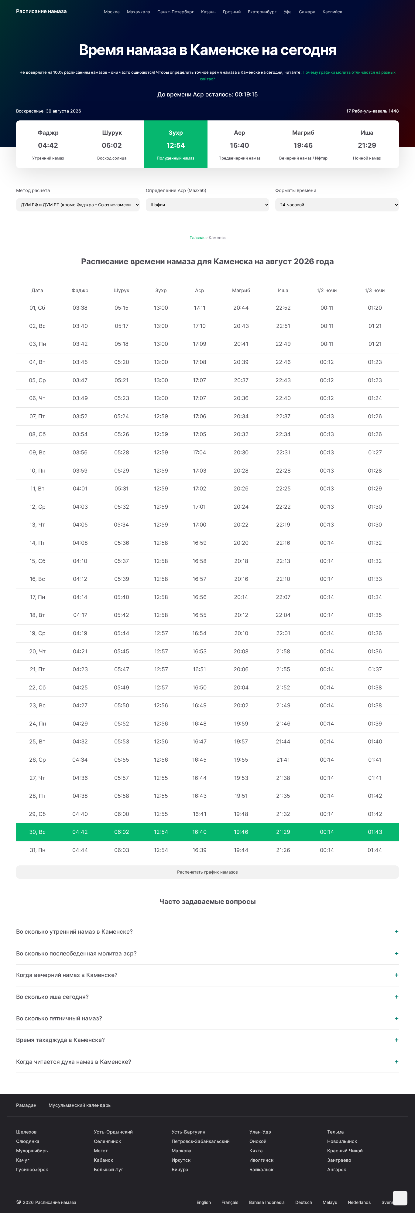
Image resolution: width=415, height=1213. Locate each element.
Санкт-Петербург (175, 11)
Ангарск (336, 1169)
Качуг (22, 1160)
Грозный (232, 11)
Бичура (180, 1169)
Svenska (390, 1202)
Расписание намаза (41, 11)
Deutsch (303, 1202)
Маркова (181, 1151)
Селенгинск (107, 1141)
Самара (307, 11)
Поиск (393, 11)
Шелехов (26, 1132)
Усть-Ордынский (113, 1132)
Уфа (288, 11)
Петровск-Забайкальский (201, 1141)
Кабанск (103, 1160)
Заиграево (339, 1160)
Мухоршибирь (32, 1151)
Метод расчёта (33, 190)
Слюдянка (27, 1141)
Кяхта (256, 1151)
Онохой (257, 1141)
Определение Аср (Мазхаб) (176, 190)
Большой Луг (108, 1169)
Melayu (330, 1202)
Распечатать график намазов (207, 871)
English (204, 1202)
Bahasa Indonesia (267, 1202)
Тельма (335, 1132)
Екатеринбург (262, 11)
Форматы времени (295, 190)
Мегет (101, 1151)
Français (229, 1202)
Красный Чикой (345, 1151)
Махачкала (138, 11)
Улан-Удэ (260, 1132)
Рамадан (26, 1105)
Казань (208, 11)
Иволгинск (261, 1160)
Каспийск (332, 11)
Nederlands (359, 1202)
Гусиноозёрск (32, 1169)
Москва (112, 11)
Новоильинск (342, 1141)
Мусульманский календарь (80, 1105)
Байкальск (261, 1169)
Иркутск (181, 1160)
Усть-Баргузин (188, 1132)
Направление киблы (376, 11)
